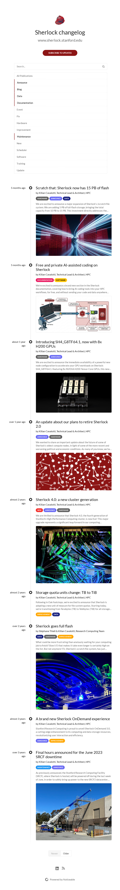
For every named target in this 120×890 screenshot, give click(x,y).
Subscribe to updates (60, 53)
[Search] (103, 66)
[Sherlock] (60, 20)
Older (66, 853)
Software (21, 156)
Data (19, 96)
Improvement (24, 129)
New (19, 143)
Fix (18, 116)
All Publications (25, 75)
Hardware (22, 123)
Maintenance (24, 136)
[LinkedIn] (58, 867)
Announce (22, 82)
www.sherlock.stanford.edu (60, 40)
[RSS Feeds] (63, 867)
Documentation (25, 102)
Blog (19, 89)
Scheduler (22, 150)
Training (21, 163)
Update (20, 170)
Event (20, 109)
